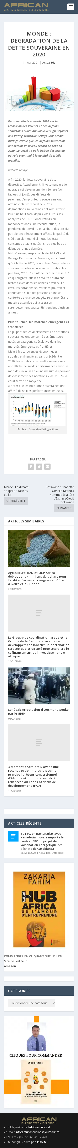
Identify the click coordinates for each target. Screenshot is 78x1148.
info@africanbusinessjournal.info (37, 1132)
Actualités (48, 62)
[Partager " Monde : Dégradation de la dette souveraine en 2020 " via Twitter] (39, 467)
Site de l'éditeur (15, 961)
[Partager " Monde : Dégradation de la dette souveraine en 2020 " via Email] (47, 467)
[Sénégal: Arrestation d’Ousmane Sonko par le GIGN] (39, 685)
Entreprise (58, 853)
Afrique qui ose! (39, 1127)
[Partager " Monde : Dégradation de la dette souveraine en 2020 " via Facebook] (31, 467)
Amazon (10, 966)
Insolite (42, 1142)
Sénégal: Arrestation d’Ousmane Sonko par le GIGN (38, 711)
